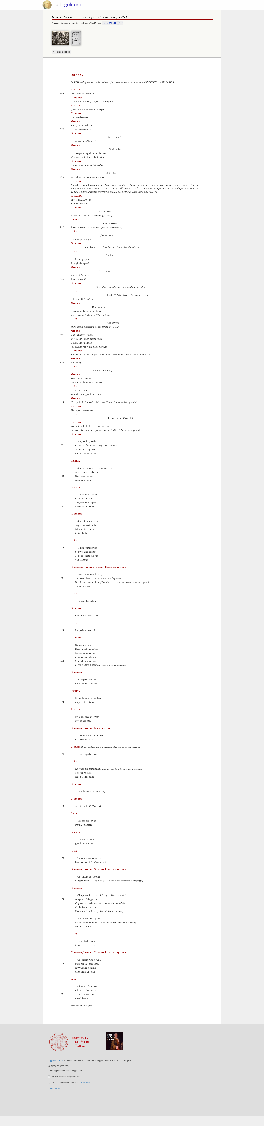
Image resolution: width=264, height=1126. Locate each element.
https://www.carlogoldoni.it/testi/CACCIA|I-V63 (81, 23)
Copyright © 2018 (55, 1060)
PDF (121, 23)
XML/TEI (112, 23)
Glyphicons (86, 1082)
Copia (105, 23)
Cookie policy (54, 1088)
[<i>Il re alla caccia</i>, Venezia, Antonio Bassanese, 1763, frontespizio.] (76, 37)
